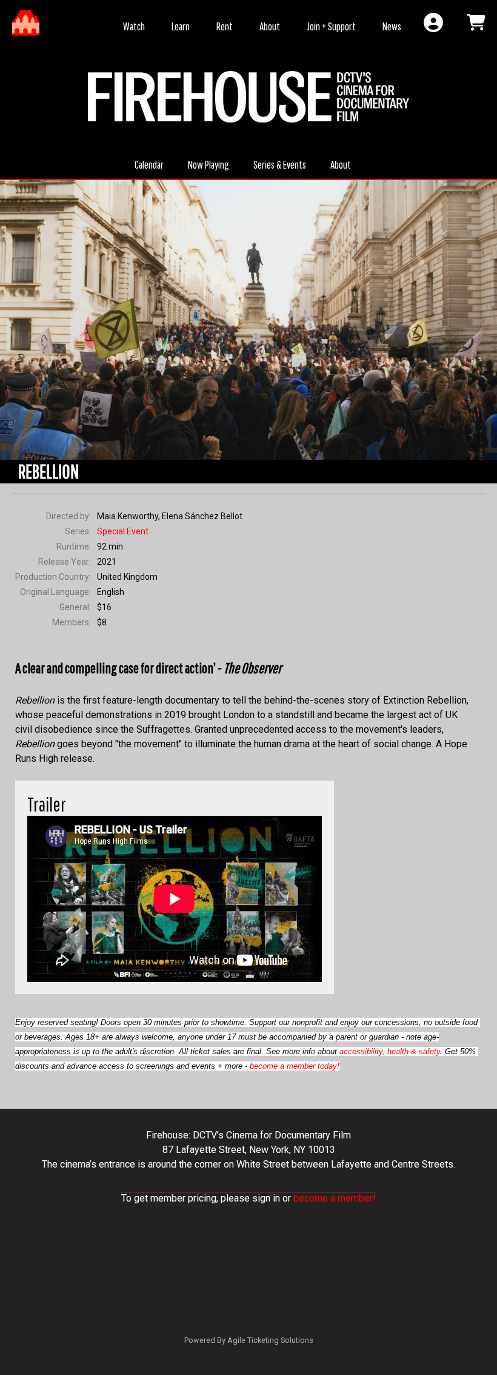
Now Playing (208, 164)
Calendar (149, 164)
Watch (134, 26)
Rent (224, 26)
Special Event (122, 531)
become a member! (334, 1198)
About (269, 26)
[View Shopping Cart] (476, 22)
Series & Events (279, 164)
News (391, 26)
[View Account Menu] (433, 22)
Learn (181, 26)
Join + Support (331, 26)
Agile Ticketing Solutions (270, 1340)
